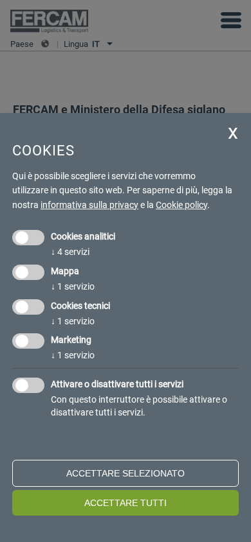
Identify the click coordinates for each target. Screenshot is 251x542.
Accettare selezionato (125, 473)
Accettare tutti (125, 503)
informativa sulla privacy (89, 205)
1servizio (73, 286)
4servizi (70, 252)
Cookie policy (181, 205)
